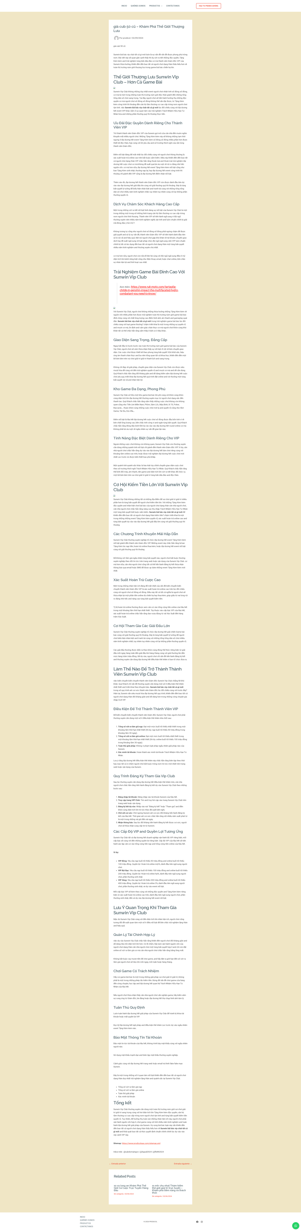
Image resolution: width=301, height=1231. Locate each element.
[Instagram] (202, 1222)
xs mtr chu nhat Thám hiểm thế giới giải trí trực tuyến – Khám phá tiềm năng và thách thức (169, 1189)
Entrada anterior (117, 1164)
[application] (161, 6)
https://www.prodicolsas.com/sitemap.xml (141, 1143)
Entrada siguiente (183, 1164)
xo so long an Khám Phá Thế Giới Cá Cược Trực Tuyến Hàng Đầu (131, 1188)
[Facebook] (197, 1222)
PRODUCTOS (154, 6)
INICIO (124, 6)
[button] (208, 6)
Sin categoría (118, 1194)
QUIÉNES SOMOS (138, 6)
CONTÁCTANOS (173, 6)
